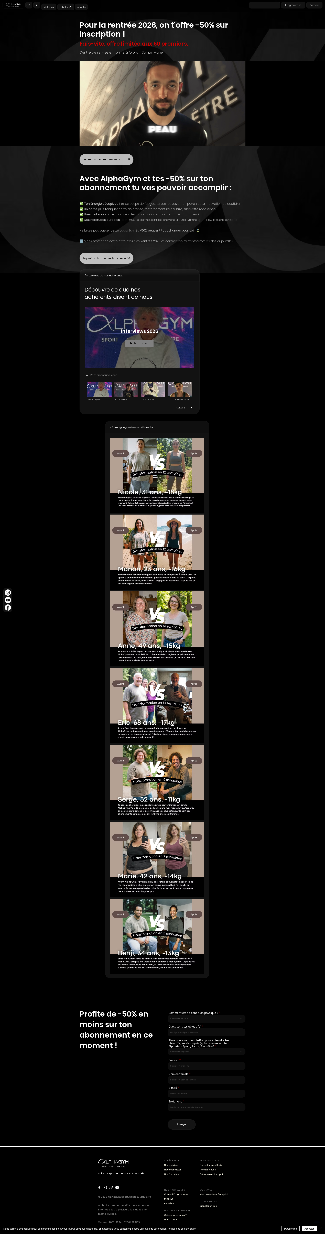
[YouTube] (117, 1187)
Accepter (309, 1228)
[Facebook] (8, 607)
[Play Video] (99, 391)
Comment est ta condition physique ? (193, 1012)
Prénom (173, 1059)
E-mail (172, 1087)
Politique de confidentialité (182, 1228)
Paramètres (290, 1228)
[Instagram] (8, 592)
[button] (241, 142)
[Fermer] (321, 1228)
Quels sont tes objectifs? (184, 1026)
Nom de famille (178, 1073)
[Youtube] (8, 600)
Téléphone (175, 1101)
